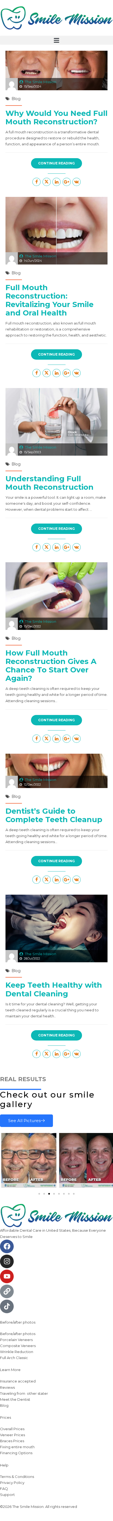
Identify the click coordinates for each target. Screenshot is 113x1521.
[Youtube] (7, 1276)
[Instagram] (7, 1261)
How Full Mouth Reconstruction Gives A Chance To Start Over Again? (51, 665)
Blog (16, 98)
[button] (56, 40)
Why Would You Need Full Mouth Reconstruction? (56, 117)
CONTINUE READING (56, 163)
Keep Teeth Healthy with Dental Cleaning (53, 989)
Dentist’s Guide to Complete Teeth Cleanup (53, 815)
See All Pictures (24, 1120)
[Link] (7, 1291)
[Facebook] (7, 1246)
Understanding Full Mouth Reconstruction (49, 483)
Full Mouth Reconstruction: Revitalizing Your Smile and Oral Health (49, 300)
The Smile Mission (40, 82)
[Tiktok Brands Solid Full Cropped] (7, 1306)
